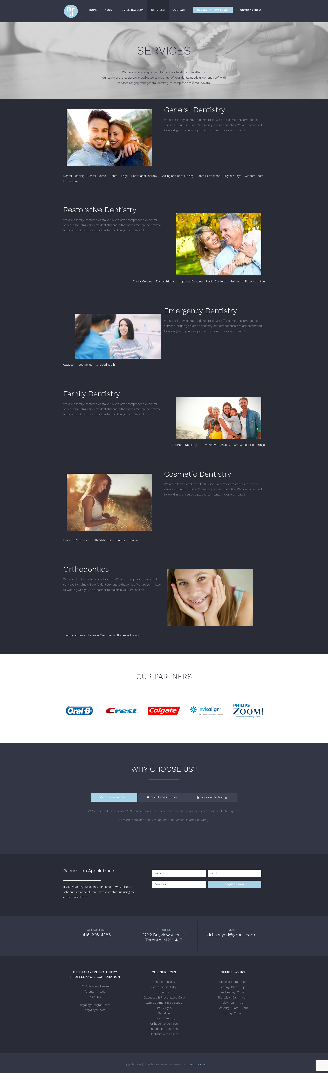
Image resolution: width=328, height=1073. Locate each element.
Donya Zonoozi (196, 1064)
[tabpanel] (164, 817)
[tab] (114, 797)
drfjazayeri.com (95, 1010)
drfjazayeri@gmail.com (95, 1005)
